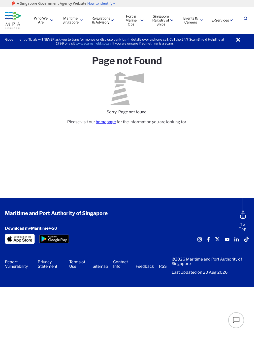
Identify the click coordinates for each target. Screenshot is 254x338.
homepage (106, 122)
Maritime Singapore (71, 20)
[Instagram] (199, 241)
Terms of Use (77, 264)
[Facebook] (208, 241)
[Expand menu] (51, 20)
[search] (245, 20)
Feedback (145, 266)
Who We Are (41, 20)
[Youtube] (227, 241)
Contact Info (120, 264)
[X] (217, 241)
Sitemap (100, 266)
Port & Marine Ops (131, 20)
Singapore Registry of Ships (160, 20)
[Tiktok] (246, 241)
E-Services (220, 20)
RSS (163, 266)
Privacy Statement (47, 264)
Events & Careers (190, 20)
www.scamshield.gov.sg (94, 43)
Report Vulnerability (16, 264)
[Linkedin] (236, 241)
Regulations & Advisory (101, 20)
